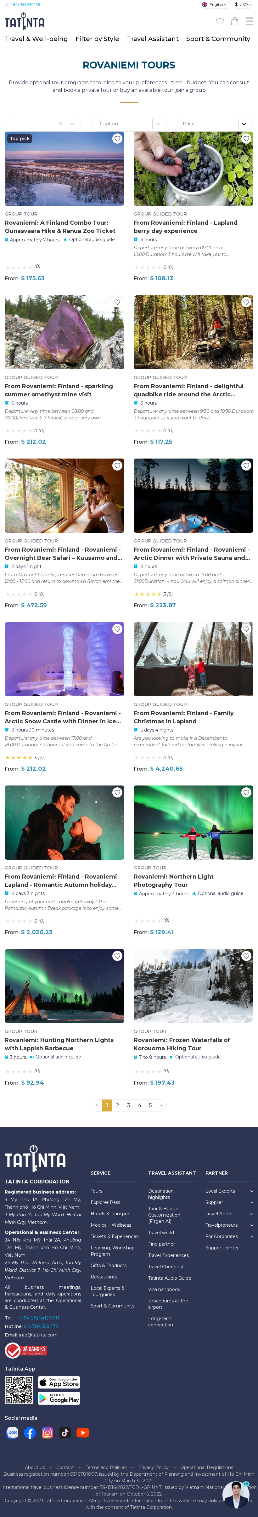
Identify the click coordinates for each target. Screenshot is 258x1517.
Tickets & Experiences (114, 1236)
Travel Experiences (168, 1255)
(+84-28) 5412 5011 (39, 1318)
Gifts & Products (108, 1265)
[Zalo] (12, 1432)
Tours (96, 1191)
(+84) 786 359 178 (24, 5)
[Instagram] (47, 1432)
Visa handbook (164, 1289)
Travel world (161, 1233)
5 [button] (150, 1105)
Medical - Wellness (111, 1225)
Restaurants (104, 1277)
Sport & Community (218, 39)
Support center (222, 1248)
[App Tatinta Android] (59, 1399)
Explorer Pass (105, 1202)
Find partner (161, 1244)
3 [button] (128, 1105)
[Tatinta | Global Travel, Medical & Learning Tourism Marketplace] (25, 21)
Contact (65, 1467)
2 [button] (117, 1105)
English (216, 4)
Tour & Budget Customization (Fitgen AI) (164, 1215)
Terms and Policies (106, 1467)
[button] (161, 1105)
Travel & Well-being (36, 39)
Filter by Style (97, 39)
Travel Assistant (153, 39)
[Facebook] (29, 1432)
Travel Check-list (165, 1267)
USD (241, 4)
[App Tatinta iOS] (59, 1383)
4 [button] (139, 1105)
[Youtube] (82, 1432)
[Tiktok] (65, 1432)
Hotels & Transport (111, 1214)
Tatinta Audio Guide (169, 1278)
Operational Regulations (206, 1467)
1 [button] (107, 1105)
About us (35, 1467)
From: (12, 278)
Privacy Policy (153, 1467)
